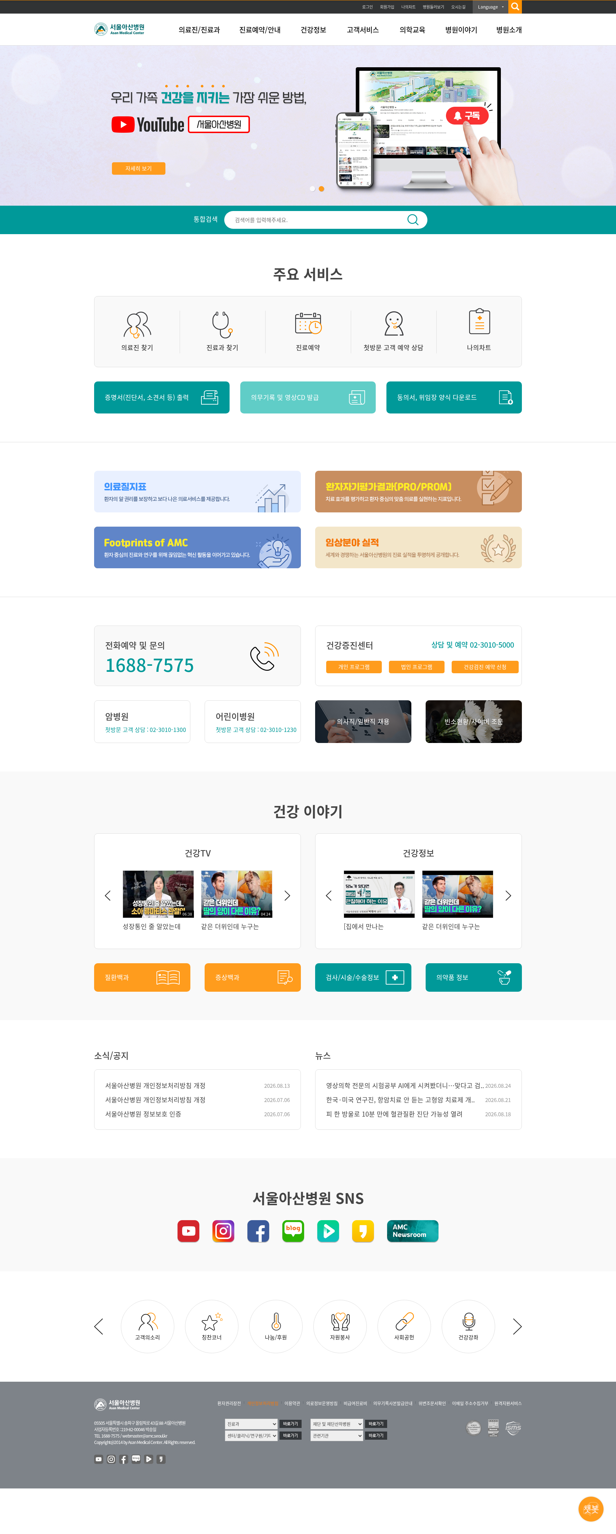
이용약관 (292, 1403)
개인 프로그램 (354, 667)
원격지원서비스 (508, 1403)
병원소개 (509, 30)
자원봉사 (340, 1337)
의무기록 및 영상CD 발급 (285, 397)
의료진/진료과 (199, 30)
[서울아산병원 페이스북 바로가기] (258, 1230)
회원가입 (387, 7)
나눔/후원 (276, 1337)
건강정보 (313, 30)
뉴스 (323, 1055)
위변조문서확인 (432, 1403)
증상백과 (227, 977)
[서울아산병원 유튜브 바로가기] (188, 1230)
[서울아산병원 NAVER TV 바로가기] (328, 1230)
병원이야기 (461, 30)
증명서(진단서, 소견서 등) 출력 (147, 397)
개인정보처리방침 (262, 1403)
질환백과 (117, 977)
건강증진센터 (349, 645)
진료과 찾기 (222, 347)
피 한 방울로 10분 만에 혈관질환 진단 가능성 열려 (394, 1114)
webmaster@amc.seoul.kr (144, 1436)
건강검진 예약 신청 (485, 667)
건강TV (198, 853)
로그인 (367, 7)
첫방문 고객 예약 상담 (393, 347)
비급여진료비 (355, 1403)
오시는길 (458, 7)
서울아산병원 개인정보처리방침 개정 (155, 1085)
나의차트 (408, 7)
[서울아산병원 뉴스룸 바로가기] (413, 1230)
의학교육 (412, 30)
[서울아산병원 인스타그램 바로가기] (223, 1230)
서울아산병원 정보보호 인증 (143, 1114)
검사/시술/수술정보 (352, 977)
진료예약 (308, 347)
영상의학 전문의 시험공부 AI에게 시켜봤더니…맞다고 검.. (405, 1085)
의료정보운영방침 (322, 1403)
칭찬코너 (212, 1337)
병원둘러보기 (433, 7)
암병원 (117, 716)
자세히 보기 (138, 168)
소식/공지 (111, 1055)
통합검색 (206, 219)
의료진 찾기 (137, 347)
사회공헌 (404, 1337)
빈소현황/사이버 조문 (474, 721)
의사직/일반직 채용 (363, 721)
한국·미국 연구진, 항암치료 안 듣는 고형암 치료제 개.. (400, 1100)
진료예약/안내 (260, 30)
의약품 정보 (452, 977)
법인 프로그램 (416, 667)
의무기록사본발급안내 (392, 1403)
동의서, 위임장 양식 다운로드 (437, 397)
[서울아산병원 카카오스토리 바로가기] (363, 1230)
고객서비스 (363, 30)
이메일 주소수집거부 (470, 1403)
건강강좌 (468, 1337)
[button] (312, 188)
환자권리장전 (229, 1403)
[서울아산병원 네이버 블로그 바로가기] (293, 1230)
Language (488, 7)
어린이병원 (235, 716)
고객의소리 (147, 1337)
